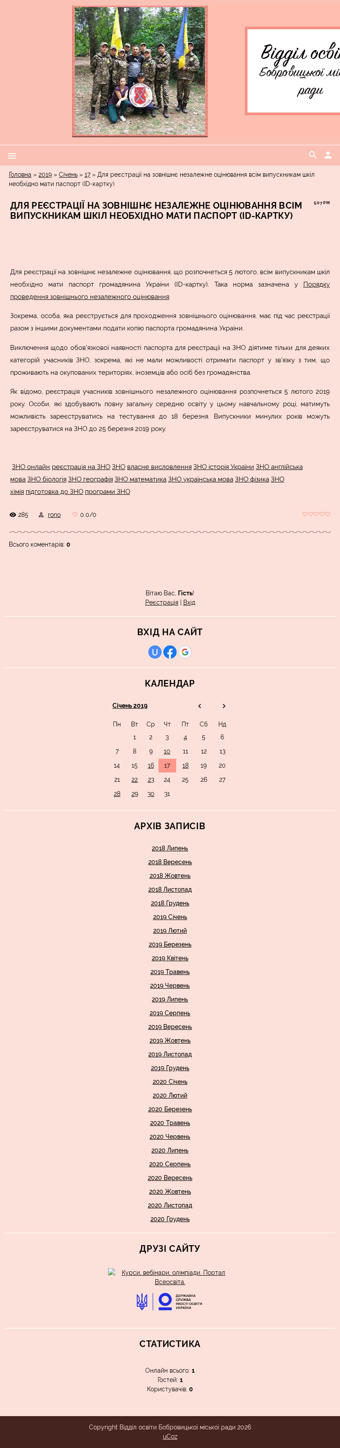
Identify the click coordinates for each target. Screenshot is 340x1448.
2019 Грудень (170, 1067)
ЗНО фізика (252, 479)
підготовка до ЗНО (54, 492)
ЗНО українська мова (200, 479)
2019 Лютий (170, 930)
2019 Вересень (170, 1026)
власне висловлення (159, 467)
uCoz (170, 1436)
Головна (20, 174)
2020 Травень (170, 1122)
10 (167, 751)
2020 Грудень (170, 1219)
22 (134, 779)
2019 (45, 174)
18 (185, 765)
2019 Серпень (170, 1013)
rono (54, 514)
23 (151, 779)
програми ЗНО (107, 492)
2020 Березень (170, 1109)
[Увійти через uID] (155, 652)
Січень (68, 174)
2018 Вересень (170, 862)
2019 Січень (170, 916)
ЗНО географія (90, 479)
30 (151, 793)
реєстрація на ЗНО (81, 467)
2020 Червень (170, 1136)
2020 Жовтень (170, 1191)
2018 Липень (170, 848)
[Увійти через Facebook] (170, 652)
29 (134, 793)
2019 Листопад (170, 1054)
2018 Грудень (170, 903)
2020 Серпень (170, 1164)
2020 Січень (170, 1081)
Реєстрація (161, 602)
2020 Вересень (170, 1177)
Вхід (189, 602)
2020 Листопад (170, 1205)
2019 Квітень (170, 958)
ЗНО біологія (46, 479)
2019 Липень (170, 999)
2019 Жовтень (170, 1040)
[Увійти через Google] (185, 652)
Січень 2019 (129, 705)
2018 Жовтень (170, 875)
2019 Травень (170, 971)
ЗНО (118, 467)
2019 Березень (170, 944)
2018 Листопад (170, 889)
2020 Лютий (170, 1095)
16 (151, 765)
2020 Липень (170, 1150)
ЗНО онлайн (31, 467)
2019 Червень (170, 985)
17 (87, 174)
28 (117, 793)
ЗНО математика (140, 479)
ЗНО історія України (223, 467)
